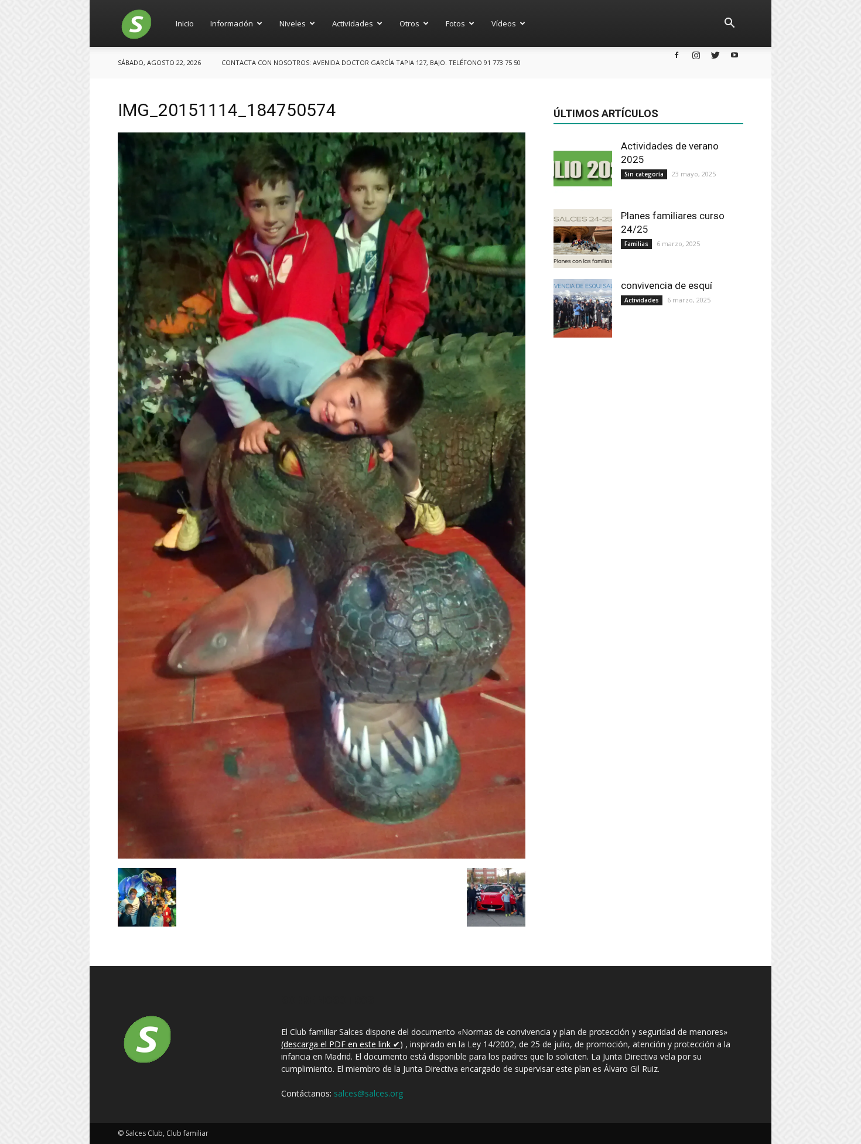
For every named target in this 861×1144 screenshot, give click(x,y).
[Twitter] (715, 55)
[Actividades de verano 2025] (583, 168)
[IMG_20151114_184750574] (321, 855)
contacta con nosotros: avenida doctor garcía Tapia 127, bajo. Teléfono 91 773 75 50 (371, 62)
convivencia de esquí (666, 285)
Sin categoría (644, 174)
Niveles (292, 23)
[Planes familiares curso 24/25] (583, 238)
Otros (409, 23)
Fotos (455, 23)
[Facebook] (676, 55)
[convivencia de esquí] (583, 308)
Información (231, 23)
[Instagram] (696, 55)
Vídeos (503, 23)
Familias (636, 244)
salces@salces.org (368, 1093)
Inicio (185, 23)
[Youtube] (734, 55)
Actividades (352, 23)
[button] (729, 23)
